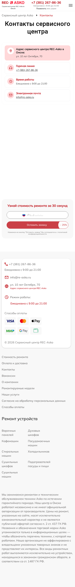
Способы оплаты (13, 407)
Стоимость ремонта (15, 357)
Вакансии (8, 375)
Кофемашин (10, 441)
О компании (10, 382)
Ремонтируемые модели (18, 388)
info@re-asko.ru (25, 97)
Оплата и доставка (15, 363)
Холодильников (38, 451)
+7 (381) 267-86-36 (46, 3)
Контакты (8, 369)
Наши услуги (10, 394)
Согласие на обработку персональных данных (34, 400)
